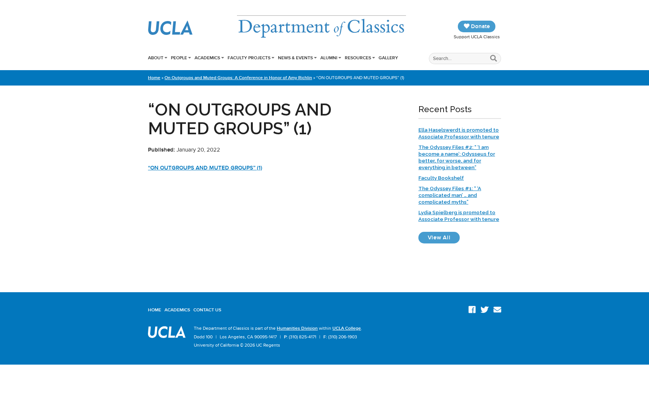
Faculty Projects (249, 57)
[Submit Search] (493, 59)
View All (444, 237)
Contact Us (207, 309)
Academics (207, 57)
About (155, 57)
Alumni (328, 57)
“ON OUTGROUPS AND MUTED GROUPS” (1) (205, 168)
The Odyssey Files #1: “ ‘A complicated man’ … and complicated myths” (449, 195)
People (179, 57)
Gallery (388, 57)
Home (154, 77)
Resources (358, 57)
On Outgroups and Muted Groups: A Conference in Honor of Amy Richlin (238, 77)
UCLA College (346, 328)
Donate (479, 26)
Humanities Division (297, 328)
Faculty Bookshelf (441, 178)
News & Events (295, 57)
